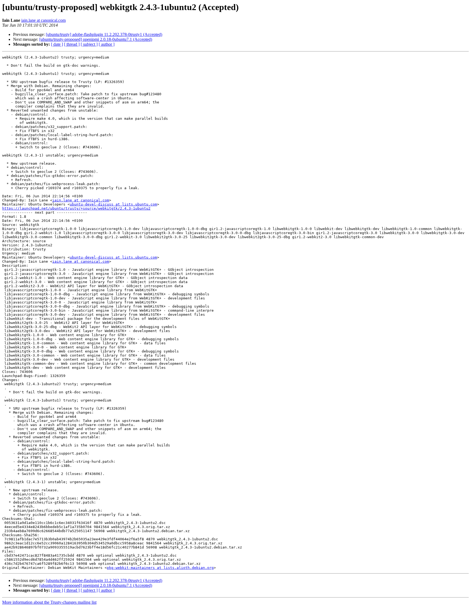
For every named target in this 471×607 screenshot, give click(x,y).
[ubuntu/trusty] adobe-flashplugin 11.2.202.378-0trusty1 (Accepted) (104, 34)
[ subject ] (89, 44)
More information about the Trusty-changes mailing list (49, 602)
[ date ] (57, 44)
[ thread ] (72, 44)
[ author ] (106, 44)
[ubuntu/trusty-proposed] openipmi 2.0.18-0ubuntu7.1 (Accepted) (95, 39)
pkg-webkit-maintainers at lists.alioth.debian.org (160, 568)
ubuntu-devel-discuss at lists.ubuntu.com (113, 204)
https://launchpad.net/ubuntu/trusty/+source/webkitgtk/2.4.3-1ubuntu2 (76, 208)
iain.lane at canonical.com (43, 20)
